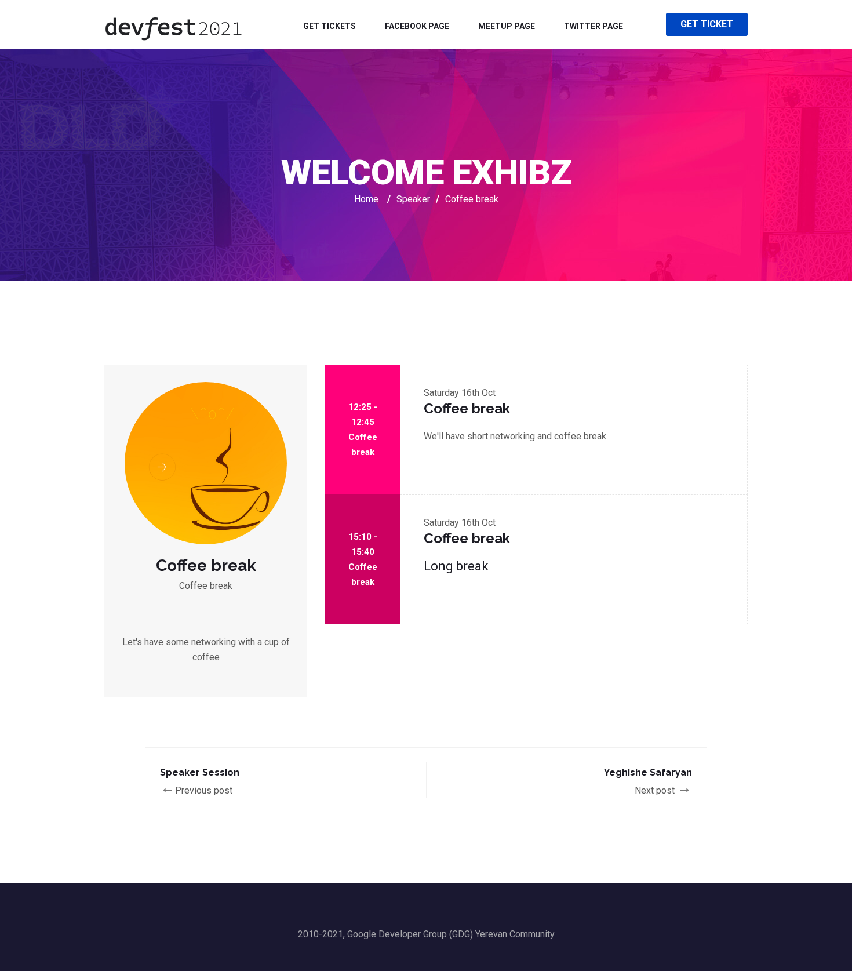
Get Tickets (329, 26)
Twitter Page (593, 26)
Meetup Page (506, 26)
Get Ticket (706, 24)
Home (366, 199)
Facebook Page (417, 26)
